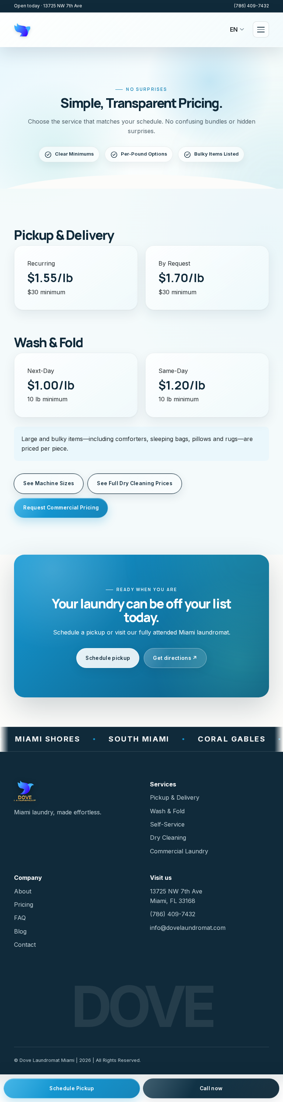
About (22, 891)
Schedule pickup (107, 658)
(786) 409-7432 (251, 5)
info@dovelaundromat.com (188, 927)
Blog (20, 931)
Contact (25, 944)
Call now (211, 1088)
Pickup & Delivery (174, 797)
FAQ (20, 917)
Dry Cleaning (168, 837)
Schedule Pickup (71, 1088)
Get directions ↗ (175, 658)
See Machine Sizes (48, 483)
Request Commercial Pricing (61, 508)
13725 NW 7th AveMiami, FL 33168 (176, 896)
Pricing (23, 904)
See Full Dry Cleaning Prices (134, 483)
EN (234, 29)
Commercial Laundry (179, 851)
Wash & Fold (167, 811)
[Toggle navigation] (261, 29)
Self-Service (167, 824)
